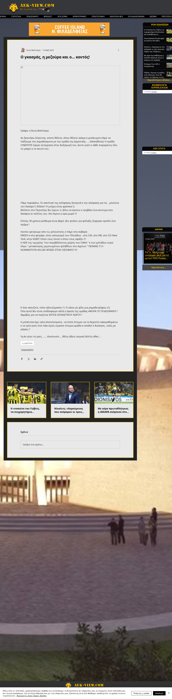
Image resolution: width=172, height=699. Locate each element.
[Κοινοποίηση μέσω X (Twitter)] (28, 359)
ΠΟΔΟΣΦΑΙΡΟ (27, 349)
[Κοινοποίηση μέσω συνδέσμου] (41, 359)
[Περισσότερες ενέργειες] (118, 50)
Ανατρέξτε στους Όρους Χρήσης (32, 695)
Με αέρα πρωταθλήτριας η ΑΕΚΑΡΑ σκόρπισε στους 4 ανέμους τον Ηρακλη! (114, 410)
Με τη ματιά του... (29, 9)
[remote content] (70, 177)
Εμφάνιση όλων (126, 377)
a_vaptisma (27, 343)
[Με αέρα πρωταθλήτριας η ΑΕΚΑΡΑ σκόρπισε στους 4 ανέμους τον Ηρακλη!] (114, 393)
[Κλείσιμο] (168, 693)
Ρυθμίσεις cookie (141, 693)
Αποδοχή (159, 693)
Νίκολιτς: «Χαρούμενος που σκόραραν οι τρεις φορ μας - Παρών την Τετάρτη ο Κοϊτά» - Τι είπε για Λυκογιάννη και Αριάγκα (70, 410)
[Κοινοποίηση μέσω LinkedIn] (35, 359)
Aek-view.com (37, 5)
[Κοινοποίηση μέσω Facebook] (22, 359)
